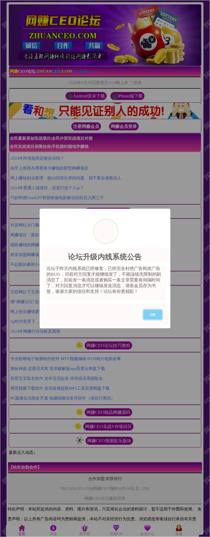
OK (153, 314)
